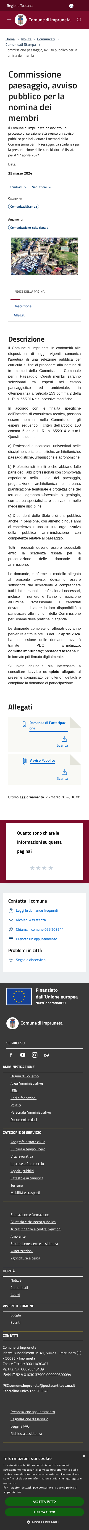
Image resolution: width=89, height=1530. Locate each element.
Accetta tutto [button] (44, 1501)
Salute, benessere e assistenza (34, 1243)
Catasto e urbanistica (26, 1178)
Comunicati (46, 39)
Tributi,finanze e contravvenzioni (35, 1229)
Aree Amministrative (26, 1083)
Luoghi (15, 1315)
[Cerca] (79, 20)
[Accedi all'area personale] (71, 5)
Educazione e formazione (29, 1214)
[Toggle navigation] (9, 19)
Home (10, 39)
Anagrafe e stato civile (27, 1141)
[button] (44, 1522)
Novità (26, 39)
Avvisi (15, 1294)
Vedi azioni (39, 187)
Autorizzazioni (21, 1250)
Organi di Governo (24, 1076)
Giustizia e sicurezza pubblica (33, 1221)
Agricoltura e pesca (25, 1258)
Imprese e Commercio (27, 1163)
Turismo (16, 1185)
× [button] (84, 1456)
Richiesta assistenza (26, 1433)
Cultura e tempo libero (27, 1149)
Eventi (15, 1322)
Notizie (15, 1280)
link (19, 1492)
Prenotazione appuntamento (32, 1411)
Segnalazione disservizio (29, 1419)
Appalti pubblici (22, 1170)
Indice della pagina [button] (29, 291)
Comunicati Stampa (20, 44)
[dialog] (44, 1490)
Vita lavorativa (21, 1156)
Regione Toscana (20, 5)
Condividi (16, 187)
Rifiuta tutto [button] (44, 1512)
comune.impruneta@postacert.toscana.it (42, 1385)
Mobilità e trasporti (25, 1192)
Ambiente (18, 1236)
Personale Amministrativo (30, 1112)
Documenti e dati (23, 1119)
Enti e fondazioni (23, 1097)
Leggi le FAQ (20, 1426)
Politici (15, 1105)
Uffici (14, 1090)
